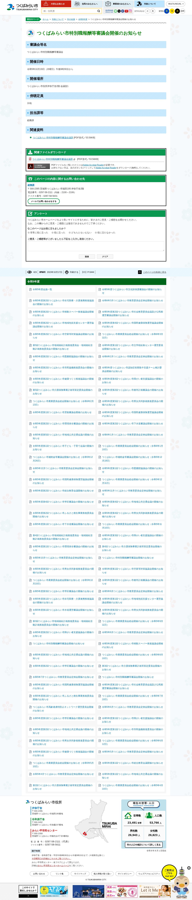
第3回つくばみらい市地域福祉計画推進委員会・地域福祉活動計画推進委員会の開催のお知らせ (62, 623)
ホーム (45, 19)
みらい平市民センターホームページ (53, 865)
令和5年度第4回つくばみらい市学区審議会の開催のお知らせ (63, 502)
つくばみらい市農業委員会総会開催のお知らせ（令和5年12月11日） (132, 481)
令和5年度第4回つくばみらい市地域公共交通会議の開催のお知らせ (132, 504)
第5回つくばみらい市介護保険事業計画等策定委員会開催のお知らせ (62, 392)
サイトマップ (80, 874)
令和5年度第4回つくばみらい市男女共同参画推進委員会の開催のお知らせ (132, 515)
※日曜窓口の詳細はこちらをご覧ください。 (51, 858)
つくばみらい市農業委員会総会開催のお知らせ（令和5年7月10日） (132, 698)
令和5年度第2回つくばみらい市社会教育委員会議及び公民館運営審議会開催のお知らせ (132, 314)
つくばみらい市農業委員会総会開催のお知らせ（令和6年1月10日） (132, 448)
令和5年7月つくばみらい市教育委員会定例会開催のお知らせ (63, 677)
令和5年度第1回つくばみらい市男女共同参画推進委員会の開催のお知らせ (63, 742)
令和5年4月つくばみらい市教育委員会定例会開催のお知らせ (63, 774)
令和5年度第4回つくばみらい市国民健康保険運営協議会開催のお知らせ (132, 325)
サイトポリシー (125, 874)
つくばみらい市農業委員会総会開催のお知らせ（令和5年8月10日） (132, 656)
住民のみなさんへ (90, 4)
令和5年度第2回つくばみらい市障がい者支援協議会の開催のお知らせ (63, 634)
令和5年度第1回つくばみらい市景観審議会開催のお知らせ (62, 412)
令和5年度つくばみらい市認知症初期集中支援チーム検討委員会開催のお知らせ (132, 369)
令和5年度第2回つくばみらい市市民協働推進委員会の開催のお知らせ (63, 369)
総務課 (31, 185)
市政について (150, 4)
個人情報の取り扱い (102, 874)
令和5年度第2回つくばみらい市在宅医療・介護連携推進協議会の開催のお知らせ (63, 302)
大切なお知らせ (58, 4)
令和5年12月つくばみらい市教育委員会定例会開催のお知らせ (63, 470)
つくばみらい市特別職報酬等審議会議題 (53, 137)
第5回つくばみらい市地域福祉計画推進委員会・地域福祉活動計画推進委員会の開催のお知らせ (62, 347)
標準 (183, 11)
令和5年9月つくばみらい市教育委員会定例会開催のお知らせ (132, 591)
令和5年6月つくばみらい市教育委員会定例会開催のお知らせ (132, 707)
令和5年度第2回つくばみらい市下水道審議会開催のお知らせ (132, 423)
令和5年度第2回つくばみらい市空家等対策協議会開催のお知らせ (63, 336)
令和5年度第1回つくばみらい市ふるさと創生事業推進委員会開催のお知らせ (63, 698)
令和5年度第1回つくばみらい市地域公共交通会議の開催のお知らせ (132, 776)
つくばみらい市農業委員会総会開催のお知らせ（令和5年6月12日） (132, 742)
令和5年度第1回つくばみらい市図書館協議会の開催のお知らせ (132, 470)
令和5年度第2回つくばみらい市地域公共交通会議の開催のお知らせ (63, 731)
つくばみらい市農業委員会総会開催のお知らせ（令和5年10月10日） (63, 582)
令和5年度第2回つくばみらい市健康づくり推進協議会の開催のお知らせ (63, 381)
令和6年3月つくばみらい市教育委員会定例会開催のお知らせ (132, 300)
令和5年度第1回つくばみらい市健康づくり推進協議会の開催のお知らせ (63, 753)
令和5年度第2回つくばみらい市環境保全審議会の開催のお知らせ (63, 425)
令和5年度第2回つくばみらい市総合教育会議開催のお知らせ (63, 490)
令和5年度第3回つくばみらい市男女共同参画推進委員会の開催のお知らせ (63, 571)
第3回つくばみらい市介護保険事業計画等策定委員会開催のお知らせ (132, 668)
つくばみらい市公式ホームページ (22, 7)
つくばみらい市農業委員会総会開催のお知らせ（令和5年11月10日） (132, 526)
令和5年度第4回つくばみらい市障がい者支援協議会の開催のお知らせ (132, 381)
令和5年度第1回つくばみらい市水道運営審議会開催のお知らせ (63, 612)
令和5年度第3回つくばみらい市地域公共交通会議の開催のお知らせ (63, 656)
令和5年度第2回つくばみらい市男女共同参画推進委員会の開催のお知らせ (132, 612)
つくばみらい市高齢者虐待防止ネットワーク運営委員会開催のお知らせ (63, 709)
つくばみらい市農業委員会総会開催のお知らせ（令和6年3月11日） (132, 336)
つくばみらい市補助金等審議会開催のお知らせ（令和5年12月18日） (132, 459)
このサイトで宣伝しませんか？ (28, 889)
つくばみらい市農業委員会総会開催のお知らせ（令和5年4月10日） (132, 787)
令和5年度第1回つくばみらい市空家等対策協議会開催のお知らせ (132, 571)
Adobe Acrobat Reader (93, 165)
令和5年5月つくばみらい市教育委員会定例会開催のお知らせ (132, 751)
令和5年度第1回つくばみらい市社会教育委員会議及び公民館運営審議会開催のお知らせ (132, 686)
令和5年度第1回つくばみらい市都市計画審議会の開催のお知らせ (132, 582)
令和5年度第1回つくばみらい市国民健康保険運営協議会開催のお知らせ (63, 686)
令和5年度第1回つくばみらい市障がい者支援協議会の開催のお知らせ (132, 720)
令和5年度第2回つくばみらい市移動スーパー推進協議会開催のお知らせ (63, 314)
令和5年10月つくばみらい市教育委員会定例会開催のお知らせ (63, 560)
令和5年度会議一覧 (42, 289)
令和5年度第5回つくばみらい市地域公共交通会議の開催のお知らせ (63, 436)
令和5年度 (82, 19)
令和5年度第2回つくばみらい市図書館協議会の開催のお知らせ (63, 358)
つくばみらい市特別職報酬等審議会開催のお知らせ (128, 558)
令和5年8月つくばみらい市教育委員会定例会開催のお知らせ (132, 632)
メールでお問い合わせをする (44, 201)
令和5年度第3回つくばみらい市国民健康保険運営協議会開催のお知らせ (132, 414)
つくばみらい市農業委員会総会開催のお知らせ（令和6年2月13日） (63, 403)
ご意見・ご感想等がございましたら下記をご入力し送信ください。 (61, 239)
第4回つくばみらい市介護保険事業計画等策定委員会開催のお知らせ (132, 548)
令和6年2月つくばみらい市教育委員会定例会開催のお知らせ (132, 356)
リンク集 (60, 874)
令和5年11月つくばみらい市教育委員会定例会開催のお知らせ (132, 492)
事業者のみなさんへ (122, 4)
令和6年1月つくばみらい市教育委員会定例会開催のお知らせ (132, 434)
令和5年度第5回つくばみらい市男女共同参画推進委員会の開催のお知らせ (132, 403)
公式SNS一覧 (118, 11)
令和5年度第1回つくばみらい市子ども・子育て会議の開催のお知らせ (63, 448)
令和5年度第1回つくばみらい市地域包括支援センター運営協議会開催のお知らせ (132, 601)
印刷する (74, 272)
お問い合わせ (39, 874)
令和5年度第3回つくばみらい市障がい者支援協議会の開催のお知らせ (132, 537)
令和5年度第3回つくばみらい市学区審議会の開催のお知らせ (63, 591)
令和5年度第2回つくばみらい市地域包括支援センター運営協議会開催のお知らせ (63, 325)
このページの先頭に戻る (154, 272)
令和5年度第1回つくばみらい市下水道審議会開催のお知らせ (63, 524)
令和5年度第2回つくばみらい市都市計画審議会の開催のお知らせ (132, 392)
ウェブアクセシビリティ (149, 874)
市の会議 (71, 19)
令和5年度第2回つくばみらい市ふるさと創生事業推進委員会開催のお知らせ (63, 515)
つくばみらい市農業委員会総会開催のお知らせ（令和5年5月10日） (63, 765)
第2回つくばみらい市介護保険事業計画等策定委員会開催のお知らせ (62, 787)
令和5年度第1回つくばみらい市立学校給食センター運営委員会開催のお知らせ (132, 347)
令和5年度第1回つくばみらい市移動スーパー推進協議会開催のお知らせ (132, 645)
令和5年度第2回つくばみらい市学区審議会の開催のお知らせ (63, 666)
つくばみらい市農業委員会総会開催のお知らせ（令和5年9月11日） (132, 623)
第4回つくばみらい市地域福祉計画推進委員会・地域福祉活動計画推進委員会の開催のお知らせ (62, 537)
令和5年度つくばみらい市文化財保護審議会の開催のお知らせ (132, 291)
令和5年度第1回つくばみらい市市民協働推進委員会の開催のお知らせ (132, 731)
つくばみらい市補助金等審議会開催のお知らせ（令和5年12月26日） (63, 459)
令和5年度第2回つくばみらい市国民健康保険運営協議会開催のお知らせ (63, 481)
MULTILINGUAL (174, 4)
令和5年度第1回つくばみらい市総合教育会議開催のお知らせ (132, 763)
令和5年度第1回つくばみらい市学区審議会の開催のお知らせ (63, 718)
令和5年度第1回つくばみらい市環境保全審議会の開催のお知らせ (63, 548)
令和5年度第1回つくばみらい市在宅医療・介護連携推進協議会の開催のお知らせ (63, 601)
